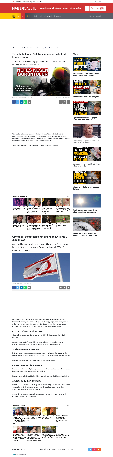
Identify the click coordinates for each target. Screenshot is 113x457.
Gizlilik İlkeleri (61, 449)
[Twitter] (17, 102)
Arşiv (34, 1)
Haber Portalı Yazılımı (20, 454)
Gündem (58, 8)
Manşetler (18, 1)
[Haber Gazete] (24, 8)
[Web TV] (96, 1)
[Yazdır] (29, 102)
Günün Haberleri (27, 1)
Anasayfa (42, 449)
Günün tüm (95, 16)
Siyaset (65, 8)
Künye (48, 449)
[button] (61, 102)
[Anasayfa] (13, 1)
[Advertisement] (56, 33)
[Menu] (87, 8)
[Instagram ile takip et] (94, 449)
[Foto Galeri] (100, 1)
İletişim (54, 449)
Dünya (72, 8)
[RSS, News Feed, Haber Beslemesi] (99, 449)
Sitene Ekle (39, 1)
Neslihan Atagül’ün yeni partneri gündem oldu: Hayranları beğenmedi (53, 16)
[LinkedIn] (21, 102)
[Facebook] (14, 102)
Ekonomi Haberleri (46, 8)
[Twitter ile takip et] (90, 449)
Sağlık (78, 8)
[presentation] (18, 16)
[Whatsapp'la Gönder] (25, 102)
